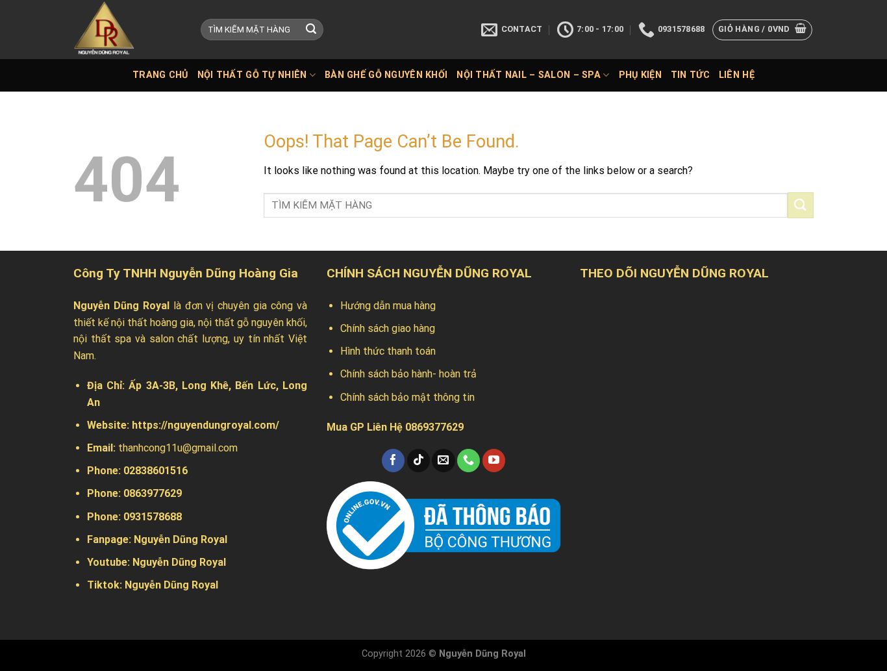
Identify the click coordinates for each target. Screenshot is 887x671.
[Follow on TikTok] (418, 460)
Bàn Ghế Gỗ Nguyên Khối (386, 75)
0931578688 (152, 517)
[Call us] (468, 460)
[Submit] (311, 30)
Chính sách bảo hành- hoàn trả (408, 374)
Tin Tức (690, 75)
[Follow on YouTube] (493, 460)
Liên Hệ (737, 75)
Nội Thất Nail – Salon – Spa (528, 75)
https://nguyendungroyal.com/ (205, 425)
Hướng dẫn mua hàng (388, 305)
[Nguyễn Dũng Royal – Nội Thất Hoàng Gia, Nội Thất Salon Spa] (127, 29)
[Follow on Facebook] (393, 460)
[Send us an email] (443, 460)
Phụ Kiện (640, 75)
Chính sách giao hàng (387, 328)
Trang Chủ (160, 75)
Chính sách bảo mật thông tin (407, 397)
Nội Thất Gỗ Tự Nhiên (252, 75)
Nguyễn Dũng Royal (180, 539)
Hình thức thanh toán (388, 351)
